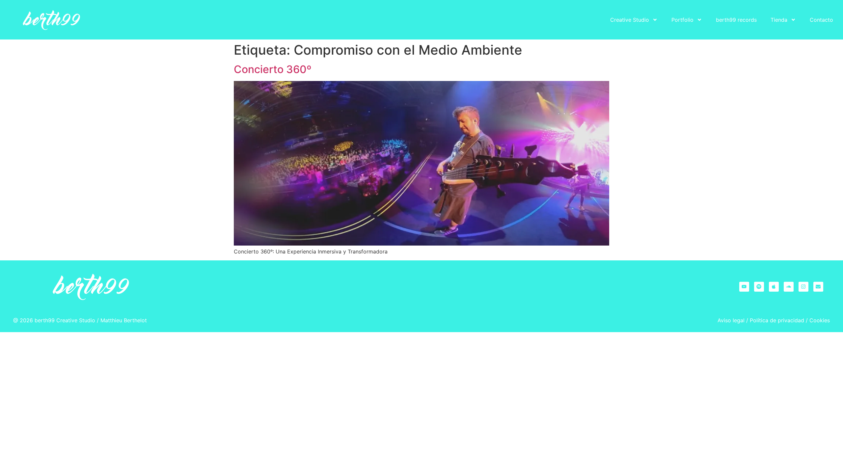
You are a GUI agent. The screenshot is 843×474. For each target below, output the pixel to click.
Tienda (779, 19)
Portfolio (682, 19)
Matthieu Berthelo (122, 320)
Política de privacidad (777, 320)
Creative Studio (629, 19)
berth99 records (736, 19)
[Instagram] (803, 287)
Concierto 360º (273, 69)
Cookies (819, 320)
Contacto (821, 19)
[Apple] (774, 287)
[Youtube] (744, 287)
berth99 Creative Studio (65, 320)
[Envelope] (818, 287)
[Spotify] (759, 287)
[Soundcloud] (789, 287)
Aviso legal (731, 320)
